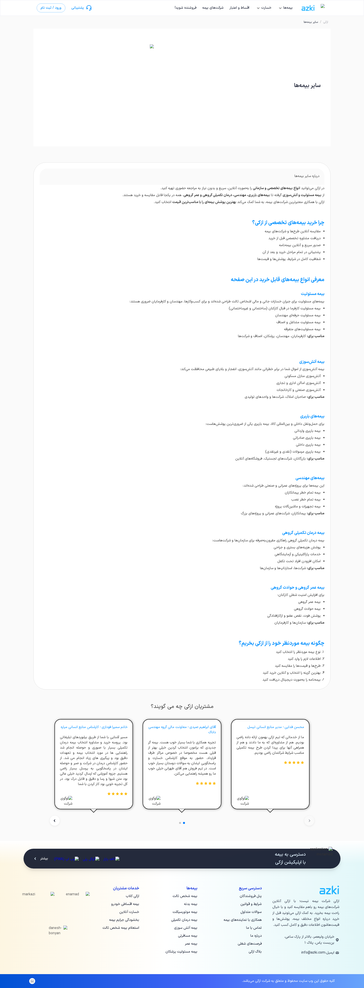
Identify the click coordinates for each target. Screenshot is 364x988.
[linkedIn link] (32, 981)
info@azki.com (313, 952)
